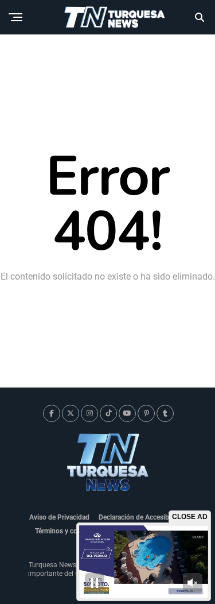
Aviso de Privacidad (59, 517)
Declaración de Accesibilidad (142, 517)
